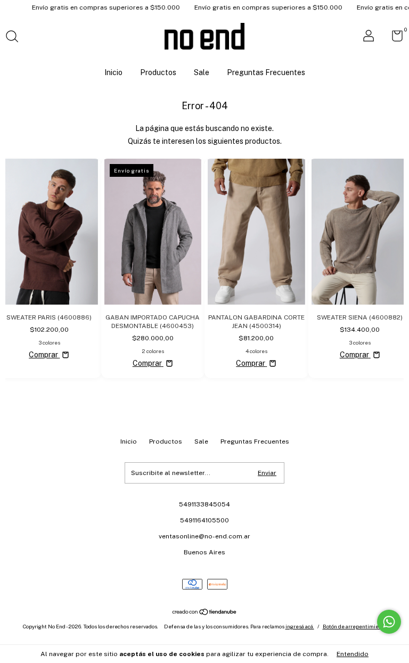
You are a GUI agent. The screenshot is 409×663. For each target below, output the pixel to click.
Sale (201, 72)
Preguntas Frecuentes (266, 72)
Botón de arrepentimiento (355, 626)
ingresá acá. (299, 626)
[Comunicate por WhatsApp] (389, 622)
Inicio (113, 72)
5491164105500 (204, 520)
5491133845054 (204, 504)
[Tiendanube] (204, 613)
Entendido (353, 654)
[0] (393, 38)
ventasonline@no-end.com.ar (204, 536)
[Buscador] (15, 38)
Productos (158, 72)
